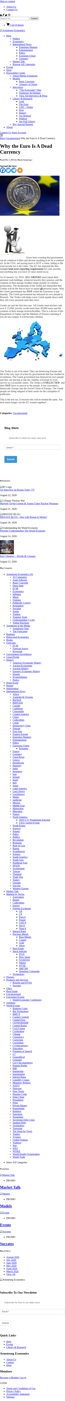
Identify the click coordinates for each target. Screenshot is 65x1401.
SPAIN (16, 865)
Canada (16, 705)
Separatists (18, 1117)
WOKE (16, 1151)
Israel (15, 780)
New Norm (18, 1091)
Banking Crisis (20, 1008)
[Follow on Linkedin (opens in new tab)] (1, 15)
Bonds (16, 900)
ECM (15, 588)
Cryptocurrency (20, 1045)
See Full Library (27, 121)
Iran (15, 774)
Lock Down (19, 791)
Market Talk (19, 61)
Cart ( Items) (16, 25)
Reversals (17, 651)
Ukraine (17, 882)
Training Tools (20, 617)
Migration (17, 811)
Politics (16, 38)
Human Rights (20, 1065)
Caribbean (18, 708)
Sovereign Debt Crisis (24, 1120)
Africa (16, 694)
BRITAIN (18, 702)
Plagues (10, 977)
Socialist (17, 608)
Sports (16, 611)
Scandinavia (19, 851)
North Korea (19, 825)
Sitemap (10, 1397)
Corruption (18, 1042)
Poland (16, 831)
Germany (23, 58)
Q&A (9, 988)
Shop (9, 70)
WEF (15, 1148)
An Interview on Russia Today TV (17, 489)
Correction (18, 1040)
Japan (15, 785)
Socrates (17, 985)
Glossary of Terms (28, 84)
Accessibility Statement (18, 1394)
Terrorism (17, 1128)
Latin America (20, 788)
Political (23, 118)
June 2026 (11, 1263)
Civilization (18, 1031)
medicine (17, 800)
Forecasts (11, 642)
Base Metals (25, 937)
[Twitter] (8, 170)
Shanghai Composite (29, 971)
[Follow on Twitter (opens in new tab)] (6, 15)
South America (20, 857)
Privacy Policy (13, 1391)
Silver (22, 945)
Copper (22, 940)
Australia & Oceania (23, 697)
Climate (16, 1034)
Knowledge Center (15, 73)
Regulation (18, 605)
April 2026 (11, 1268)
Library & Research (22, 98)
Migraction (18, 808)
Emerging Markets (28, 47)
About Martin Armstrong (25, 75)
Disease (16, 728)
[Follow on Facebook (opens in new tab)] (4, 15)
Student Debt (19, 1122)
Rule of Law (19, 845)
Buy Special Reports (23, 124)
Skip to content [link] (7, 1)
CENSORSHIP (20, 1022)
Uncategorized (13, 138)
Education (18, 1048)
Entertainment (26, 50)
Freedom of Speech (22, 1051)
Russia (16, 848)
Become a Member (9, 1377)
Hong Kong (12, 682)
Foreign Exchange (22, 908)
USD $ (22, 922)
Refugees (23, 748)
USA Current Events (29, 822)
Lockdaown (19, 794)
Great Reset (18, 757)
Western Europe (21, 888)
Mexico (16, 802)
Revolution (18, 840)
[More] (20, 170)
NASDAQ (24, 960)
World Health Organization (26, 1154)
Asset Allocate (20, 580)
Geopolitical (19, 1057)
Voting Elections (21, 622)
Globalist (17, 1060)
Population (18, 1100)
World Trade (19, 1157)
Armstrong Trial (21, 628)
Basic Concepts (26, 81)
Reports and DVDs (22, 982)
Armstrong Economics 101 (19, 574)
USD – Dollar (26, 107)
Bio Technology (21, 1011)
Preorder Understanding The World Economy (22, 530)
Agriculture (18, 897)
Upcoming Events (15, 997)
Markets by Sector (15, 894)
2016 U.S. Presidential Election (34, 820)
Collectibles (18, 720)
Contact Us (12, 9)
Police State (18, 1097)
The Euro (23, 104)
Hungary (17, 765)
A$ (20, 911)
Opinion (17, 600)
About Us (11, 6)
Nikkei (22, 962)
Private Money (20, 1105)
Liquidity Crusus (21, 1080)
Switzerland (18, 868)
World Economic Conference (27, 1000)
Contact (10, 1362)
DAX (22, 954)
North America (20, 817)
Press (15, 1102)
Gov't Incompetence (23, 1062)
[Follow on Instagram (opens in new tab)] (9, 15)
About (9, 127)
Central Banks (20, 1025)
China (16, 717)
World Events (13, 1005)
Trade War (18, 877)
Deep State (18, 585)
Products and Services (17, 980)
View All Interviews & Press (33, 95)
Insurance (17, 771)
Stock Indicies (20, 951)
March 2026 (12, 1271)
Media (16, 797)
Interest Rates (19, 931)
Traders (16, 1134)
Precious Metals (20, 934)
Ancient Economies (22, 665)
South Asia (18, 860)
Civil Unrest (19, 1028)
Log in (23, 1377)
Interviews (18, 87)
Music (16, 597)
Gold (21, 101)
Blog (8, 35)
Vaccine (17, 885)
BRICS (16, 1014)
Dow (21, 110)
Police (16, 834)
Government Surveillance (19, 654)
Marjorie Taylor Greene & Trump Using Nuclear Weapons (29, 503)
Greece (16, 760)
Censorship (18, 711)
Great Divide (12, 657)
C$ (20, 914)
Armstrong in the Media (18, 625)
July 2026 (11, 1260)
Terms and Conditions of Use (20, 1388)
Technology (18, 974)
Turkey (16, 880)
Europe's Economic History (26, 671)
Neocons (17, 1088)
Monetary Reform (21, 1082)
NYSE (22, 965)
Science (16, 854)
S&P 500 (23, 968)
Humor (9, 685)
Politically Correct (22, 602)
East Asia (17, 731)
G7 (14, 1054)
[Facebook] (3, 170)
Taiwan (16, 871)
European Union (27, 55)
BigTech (17, 700)
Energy (16, 905)
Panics (16, 680)
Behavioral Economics (17, 637)
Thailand (17, 874)
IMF (15, 1068)
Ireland (16, 777)
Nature (16, 814)
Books (9, 640)
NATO (16, 1085)
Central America (21, 714)
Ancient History (21, 668)
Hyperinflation (20, 677)
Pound (22, 920)
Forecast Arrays (20, 648)
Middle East (19, 805)
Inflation (17, 594)
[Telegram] (14, 170)
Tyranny (17, 1137)
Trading (16, 614)
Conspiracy (18, 1037)
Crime (16, 722)
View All (10, 1274)
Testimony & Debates (30, 93)
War (15, 1145)
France (16, 751)
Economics (18, 41)
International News (22, 44)
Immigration (12, 688)
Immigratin (18, 1071)
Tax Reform (25, 115)
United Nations (20, 1140)
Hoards (16, 674)
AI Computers (20, 577)
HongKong (18, 762)
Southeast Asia (20, 862)
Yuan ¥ (22, 928)
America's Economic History (27, 662)
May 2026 (11, 1265)
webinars (10, 1002)
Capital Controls (21, 1017)
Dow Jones (24, 957)
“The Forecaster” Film (30, 90)
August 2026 (12, 1257)
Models (16, 78)
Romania (17, 842)
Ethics (22, 53)
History (22, 113)
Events (9, 67)
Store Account (19, 132)
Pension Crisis (20, 1094)
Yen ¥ (22, 925)
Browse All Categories (24, 64)
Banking (10, 634)
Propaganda (18, 1108)
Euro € (22, 917)
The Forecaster (20, 631)
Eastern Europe (20, 734)
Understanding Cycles (24, 620)
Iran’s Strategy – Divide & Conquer (17, 556)
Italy (15, 782)
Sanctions (17, 1114)
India (15, 768)
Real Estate (18, 948)
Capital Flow (19, 1020)
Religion (17, 1111)
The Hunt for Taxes (22, 1131)
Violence (17, 1142)
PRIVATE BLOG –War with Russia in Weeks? (23, 517)
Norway (17, 828)
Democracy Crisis (21, 725)
